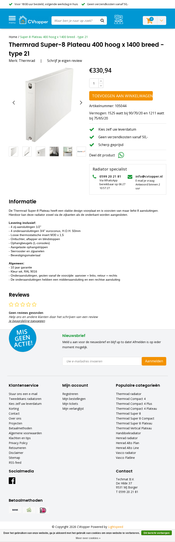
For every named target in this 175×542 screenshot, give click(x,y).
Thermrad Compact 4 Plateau (136, 408)
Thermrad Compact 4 (131, 399)
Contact (14, 413)
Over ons (15, 418)
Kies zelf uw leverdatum (25, 404)
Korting (14, 408)
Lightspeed (115, 527)
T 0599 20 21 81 (127, 492)
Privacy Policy (18, 443)
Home (13, 37)
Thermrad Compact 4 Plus (134, 404)
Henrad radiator (127, 438)
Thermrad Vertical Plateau (134, 428)
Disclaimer (16, 453)
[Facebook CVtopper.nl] (12, 482)
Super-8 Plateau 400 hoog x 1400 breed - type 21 (54, 37)
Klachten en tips (20, 438)
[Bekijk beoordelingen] (118, 19)
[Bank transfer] (15, 510)
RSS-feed (15, 462)
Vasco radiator (126, 453)
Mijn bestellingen (74, 399)
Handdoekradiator (128, 433)
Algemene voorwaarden (25, 433)
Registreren (70, 394)
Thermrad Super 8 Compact (135, 418)
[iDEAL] (42, 510)
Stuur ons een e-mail (23, 394)
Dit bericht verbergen (156, 533)
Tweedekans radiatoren (25, 399)
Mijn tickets (70, 404)
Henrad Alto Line (127, 448)
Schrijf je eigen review (64, 60)
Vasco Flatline (125, 458)
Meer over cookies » (88, 538)
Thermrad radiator (128, 394)
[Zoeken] (102, 20)
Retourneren (17, 448)
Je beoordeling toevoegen (27, 321)
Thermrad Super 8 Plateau (134, 423)
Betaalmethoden (20, 428)
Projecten (15, 423)
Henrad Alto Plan (127, 443)
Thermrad (27, 60)
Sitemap (14, 458)
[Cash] (29, 510)
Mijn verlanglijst (73, 408)
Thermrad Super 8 (128, 413)
